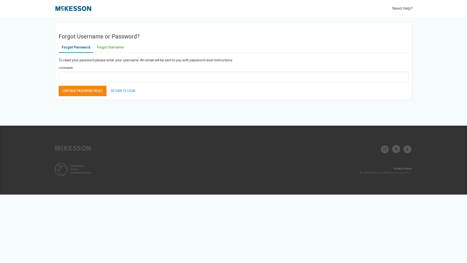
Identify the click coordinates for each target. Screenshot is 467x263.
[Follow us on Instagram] (385, 149)
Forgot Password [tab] (76, 47)
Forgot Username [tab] (110, 47)
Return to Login (123, 91)
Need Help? (402, 8)
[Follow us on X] (396, 149)
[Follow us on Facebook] (407, 149)
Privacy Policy (403, 168)
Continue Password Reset (82, 91)
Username (66, 68)
